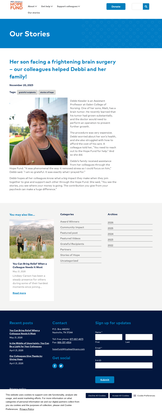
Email (98, 348)
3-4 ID (98, 360)
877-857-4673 (76, 339)
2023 (110, 239)
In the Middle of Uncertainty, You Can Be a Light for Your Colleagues (29, 344)
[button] (144, 395)
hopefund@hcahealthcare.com (68, 349)
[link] (33, 6)
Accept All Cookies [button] (120, 395)
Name (98, 332)
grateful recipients (27, 92)
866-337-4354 (64, 342)
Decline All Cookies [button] (97, 395)
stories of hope (47, 92)
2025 (110, 228)
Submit (104, 380)
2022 (110, 245)
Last (127, 342)
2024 (110, 234)
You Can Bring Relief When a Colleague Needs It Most (30, 265)
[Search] (146, 6)
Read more (19, 293)
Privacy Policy (27, 409)
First (97, 342)
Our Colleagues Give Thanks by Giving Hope (25, 357)
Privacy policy (17, 389)
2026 (110, 222)
